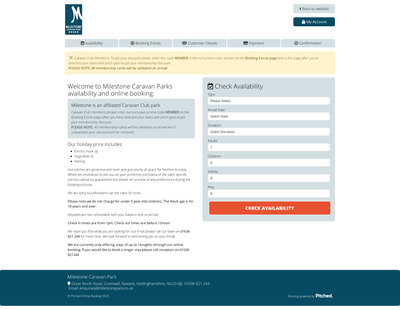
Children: (214, 156)
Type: (212, 94)
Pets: (211, 187)
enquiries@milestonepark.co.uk (106, 288)
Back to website (315, 8)
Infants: (213, 171)
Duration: (214, 125)
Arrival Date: (217, 110)
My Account (316, 21)
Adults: (213, 140)
